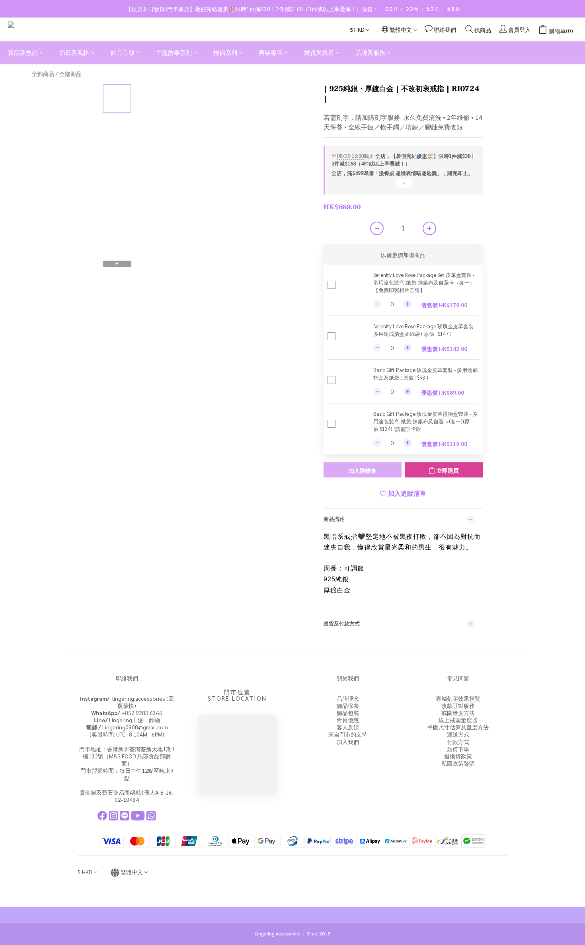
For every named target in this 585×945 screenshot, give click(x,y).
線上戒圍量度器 (458, 719)
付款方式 (458, 741)
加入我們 (348, 741)
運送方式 (458, 734)
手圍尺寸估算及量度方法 (458, 727)
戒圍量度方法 (458, 712)
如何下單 (458, 748)
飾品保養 (348, 705)
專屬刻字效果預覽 (458, 698)
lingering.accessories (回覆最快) (127, 702)
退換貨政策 (458, 756)
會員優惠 (348, 719)
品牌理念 (348, 698)
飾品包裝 (348, 712)
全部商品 (43, 73)
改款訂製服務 (458, 705)
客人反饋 (348, 727)
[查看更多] (403, 187)
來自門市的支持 (347, 734)
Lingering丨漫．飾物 (127, 719)
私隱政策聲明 (458, 763)
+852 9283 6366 (126, 712)
